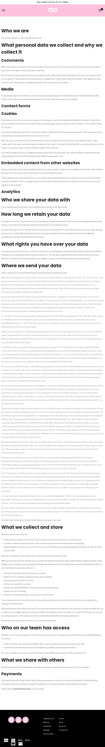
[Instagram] (18, 720)
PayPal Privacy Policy (22, 689)
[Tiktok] (25, 720)
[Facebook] (11, 720)
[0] (99, 10)
